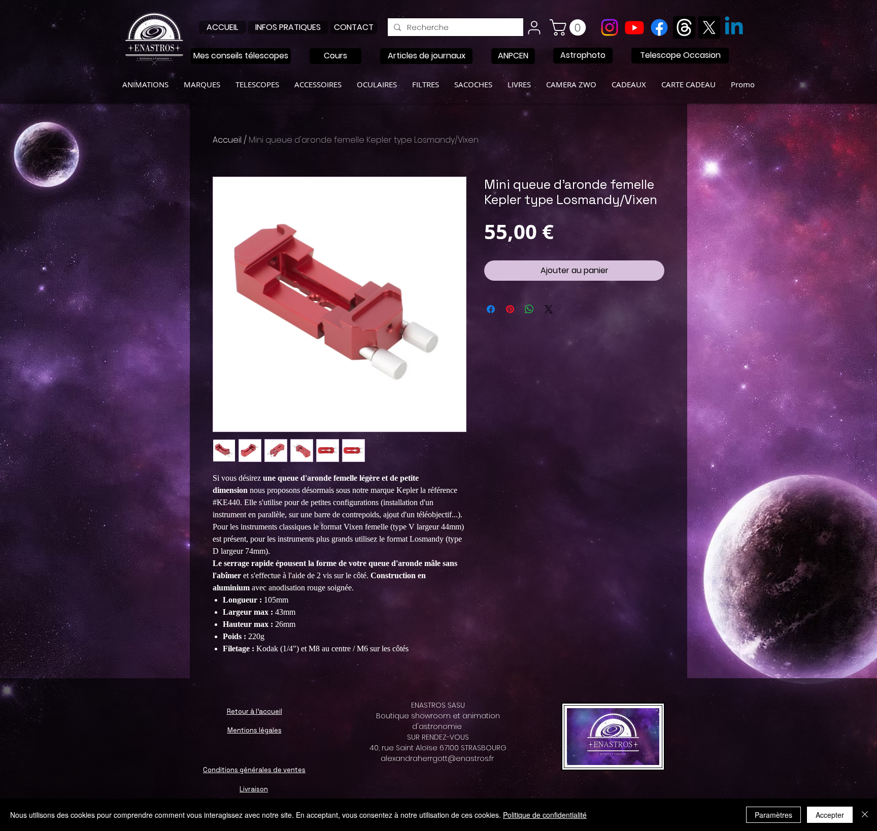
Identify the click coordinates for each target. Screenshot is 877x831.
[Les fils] (684, 27)
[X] (709, 27)
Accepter (830, 815)
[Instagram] (609, 27)
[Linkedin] (734, 27)
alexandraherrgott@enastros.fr (437, 758)
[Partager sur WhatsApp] (529, 309)
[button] (570, 27)
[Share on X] (549, 309)
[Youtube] (634, 27)
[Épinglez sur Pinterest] (510, 309)
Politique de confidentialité (545, 815)
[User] (534, 27)
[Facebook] (659, 27)
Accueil (227, 140)
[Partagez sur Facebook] (491, 309)
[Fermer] (865, 815)
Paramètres (773, 815)
